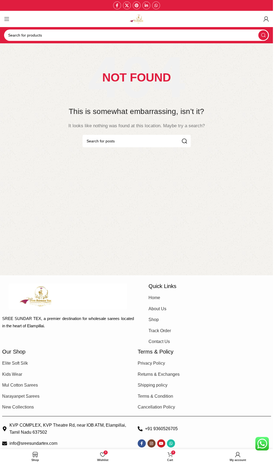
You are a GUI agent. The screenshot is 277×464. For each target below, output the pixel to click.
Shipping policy (152, 385)
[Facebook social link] (117, 5)
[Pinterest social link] (137, 5)
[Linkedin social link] (146, 5)
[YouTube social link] (161, 443)
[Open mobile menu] (6, 19)
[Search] (263, 35)
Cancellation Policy (156, 407)
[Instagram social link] (151, 443)
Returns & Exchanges (159, 374)
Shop (154, 319)
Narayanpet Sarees (20, 396)
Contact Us (159, 341)
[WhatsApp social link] (156, 5)
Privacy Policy (151, 363)
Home (154, 297)
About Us (157, 308)
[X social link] (127, 5)
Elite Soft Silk (15, 363)
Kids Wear (12, 374)
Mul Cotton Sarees (20, 385)
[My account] (266, 19)
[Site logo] (137, 18)
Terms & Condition (155, 396)
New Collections (18, 407)
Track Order (160, 330)
